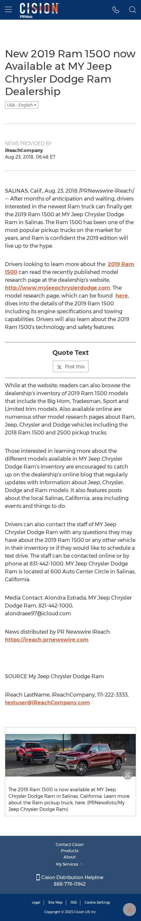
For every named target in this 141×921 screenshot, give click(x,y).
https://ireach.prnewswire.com (47, 640)
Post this (74, 367)
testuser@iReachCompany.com (47, 703)
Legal (36, 902)
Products (70, 850)
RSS (73, 902)
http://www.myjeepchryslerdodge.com (57, 288)
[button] (116, 10)
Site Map (55, 902)
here (121, 296)
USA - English (20, 105)
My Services (67, 864)
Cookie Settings (97, 902)
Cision (79, 912)
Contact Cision (70, 844)
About (70, 856)
